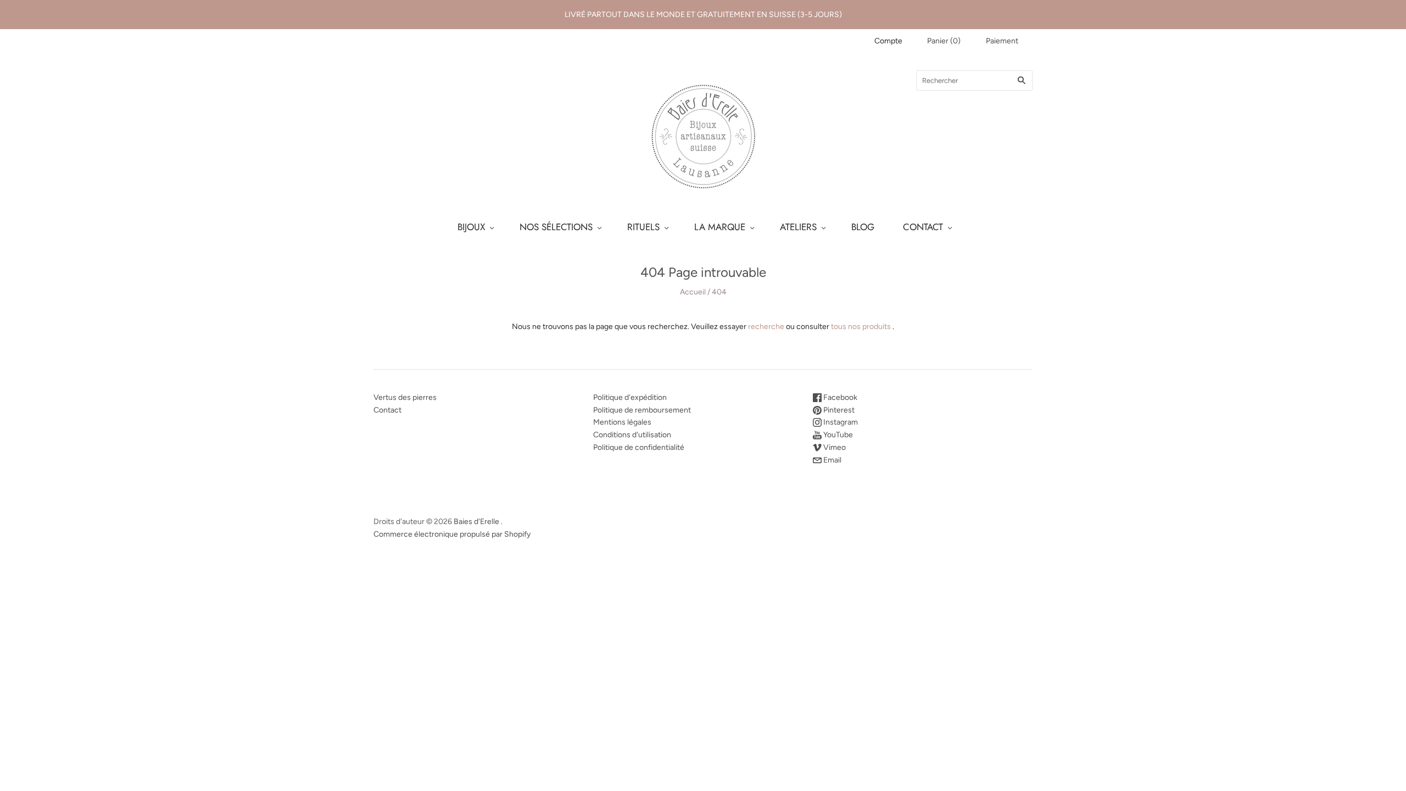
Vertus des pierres (405, 397)
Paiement (1002, 41)
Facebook (839, 397)
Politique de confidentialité (638, 447)
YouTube (837, 434)
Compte (888, 41)
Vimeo (834, 447)
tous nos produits (861, 326)
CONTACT (923, 226)
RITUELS (643, 226)
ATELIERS (798, 226)
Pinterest (838, 410)
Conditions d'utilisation (632, 434)
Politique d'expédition (630, 397)
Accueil (693, 292)
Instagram (840, 422)
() (944, 41)
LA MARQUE (719, 226)
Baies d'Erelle (476, 521)
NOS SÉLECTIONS (556, 226)
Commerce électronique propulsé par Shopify (452, 534)
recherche (766, 326)
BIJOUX (471, 226)
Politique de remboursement (642, 410)
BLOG (862, 226)
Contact (387, 410)
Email (831, 460)
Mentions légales (622, 422)
